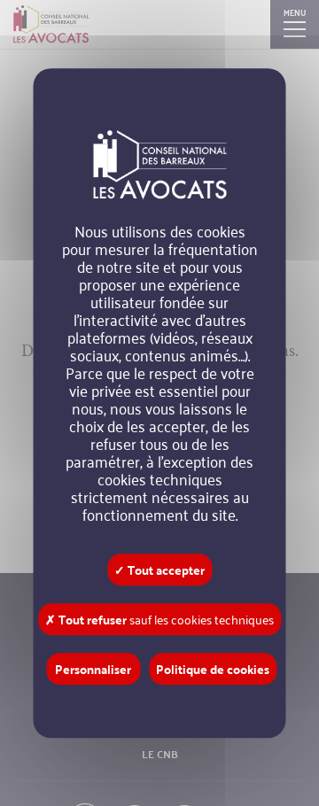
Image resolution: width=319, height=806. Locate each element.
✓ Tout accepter (159, 569)
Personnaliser (93, 668)
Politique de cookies (212, 668)
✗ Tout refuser (159, 619)
